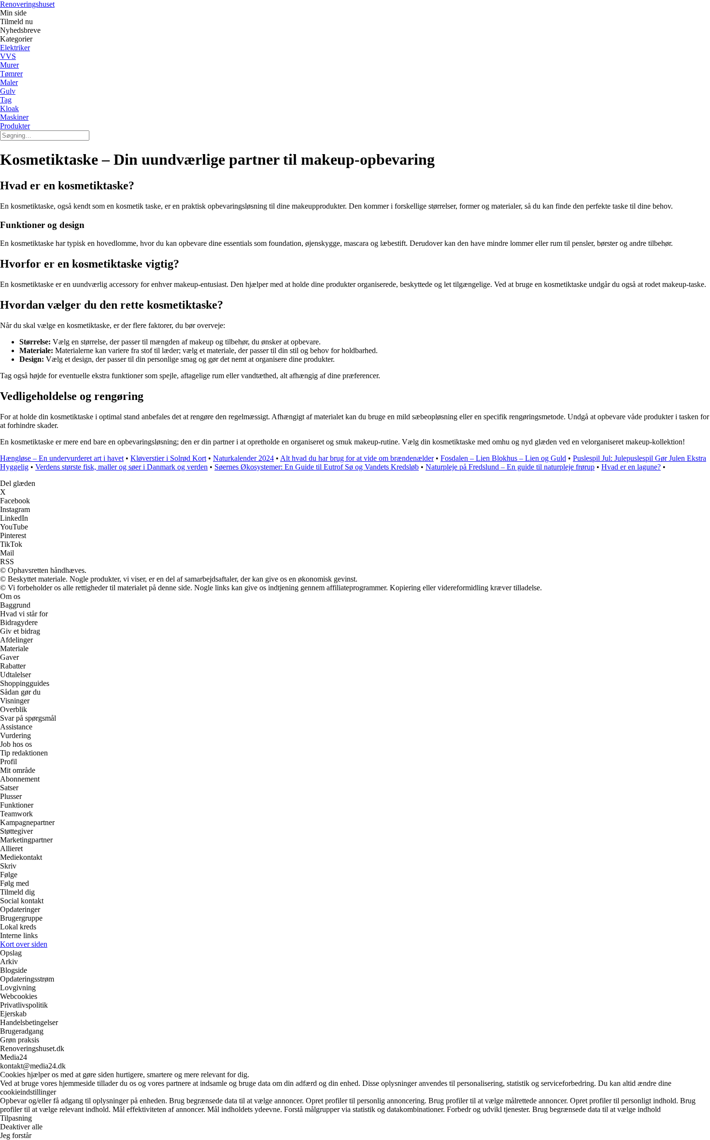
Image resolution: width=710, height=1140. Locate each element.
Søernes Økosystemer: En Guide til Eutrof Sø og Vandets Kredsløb (316, 467)
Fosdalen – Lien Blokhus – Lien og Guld (503, 458)
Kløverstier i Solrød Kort (168, 458)
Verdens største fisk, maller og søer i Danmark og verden (121, 467)
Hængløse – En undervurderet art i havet (62, 458)
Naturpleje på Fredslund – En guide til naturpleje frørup (510, 467)
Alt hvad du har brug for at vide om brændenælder (357, 458)
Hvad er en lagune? (631, 467)
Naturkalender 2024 (243, 458)
